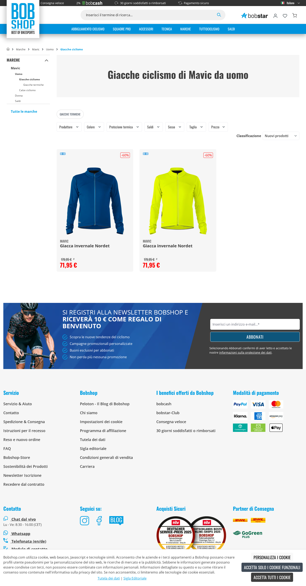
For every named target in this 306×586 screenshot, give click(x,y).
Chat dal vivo (23, 519)
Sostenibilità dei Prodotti (25, 466)
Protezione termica (121, 126)
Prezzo (215, 126)
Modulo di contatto (28, 548)
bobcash (163, 403)
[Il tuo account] (275, 15)
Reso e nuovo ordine (21, 439)
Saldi (18, 101)
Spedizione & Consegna (24, 421)
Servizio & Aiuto (17, 403)
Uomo (18, 74)
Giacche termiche (33, 85)
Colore (91, 126)
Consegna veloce (52, 3)
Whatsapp (20, 533)
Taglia (193, 126)
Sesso (172, 126)
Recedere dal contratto (23, 484)
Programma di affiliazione (103, 430)
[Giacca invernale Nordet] (95, 200)
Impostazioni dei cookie (101, 421)
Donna (19, 95)
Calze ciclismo (27, 90)
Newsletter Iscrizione (22, 475)
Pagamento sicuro (196, 3)
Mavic (15, 68)
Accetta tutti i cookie (272, 577)
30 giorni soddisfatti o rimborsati (143, 3)
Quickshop (95, 210)
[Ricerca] (219, 15)
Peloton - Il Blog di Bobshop (104, 403)
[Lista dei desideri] (285, 15)
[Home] (8, 49)
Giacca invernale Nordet (85, 246)
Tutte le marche (24, 111)
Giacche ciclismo (29, 79)
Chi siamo (88, 412)
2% (78, 3)
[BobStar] (255, 15)
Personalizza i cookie (272, 557)
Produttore (66, 126)
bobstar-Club (167, 412)
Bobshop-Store (16, 457)
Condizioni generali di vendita (106, 457)
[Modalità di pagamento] (268, 417)
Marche (13, 60)
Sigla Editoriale (135, 578)
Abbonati (255, 337)
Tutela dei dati (92, 439)
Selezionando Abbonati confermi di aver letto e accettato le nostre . (250, 350)
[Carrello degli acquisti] (294, 15)
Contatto (11, 412)
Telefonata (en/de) (28, 541)
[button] (46, 60)
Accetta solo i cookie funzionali (272, 567)
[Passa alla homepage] (23, 18)
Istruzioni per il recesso (24, 430)
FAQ (7, 448)
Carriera (87, 466)
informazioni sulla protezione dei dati (245, 352)
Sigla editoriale (93, 448)
